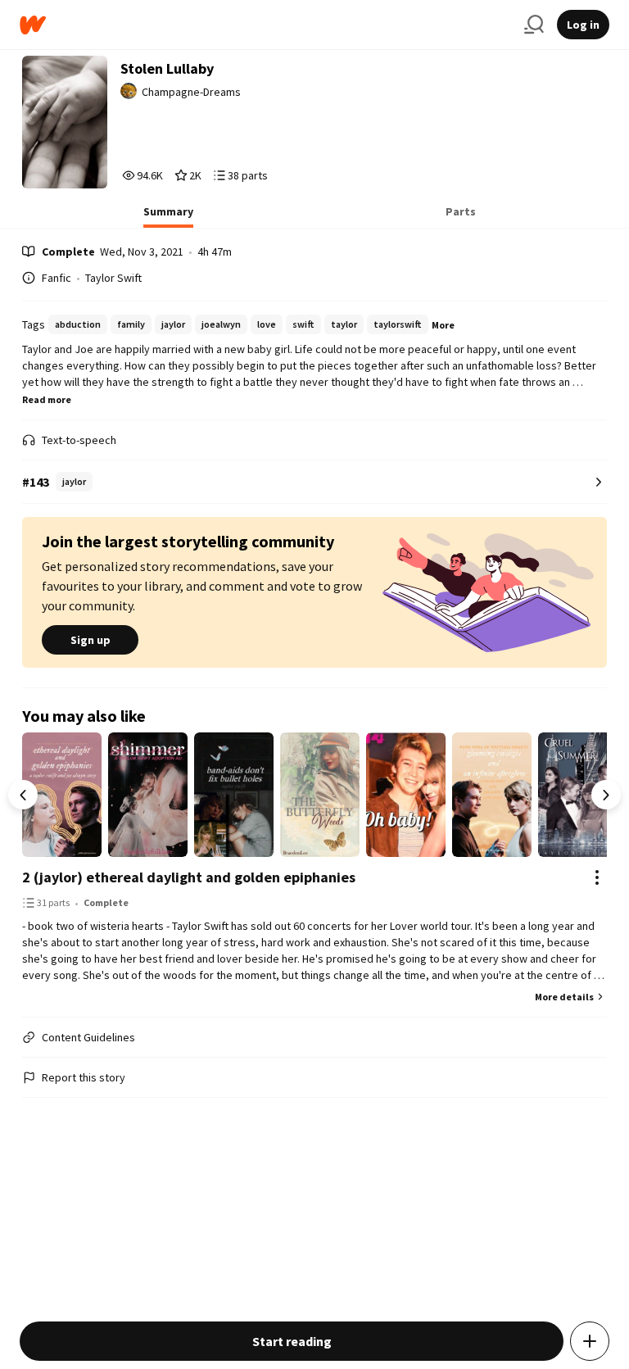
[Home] (265, 25)
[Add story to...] (589, 1341)
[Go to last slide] (23, 794)
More (443, 325)
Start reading (292, 1341)
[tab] (168, 216)
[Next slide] (606, 794)
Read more (46, 399)
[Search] (534, 24)
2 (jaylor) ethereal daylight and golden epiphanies (188, 877)
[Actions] (597, 877)
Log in (583, 24)
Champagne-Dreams (191, 91)
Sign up (90, 639)
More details (564, 996)
